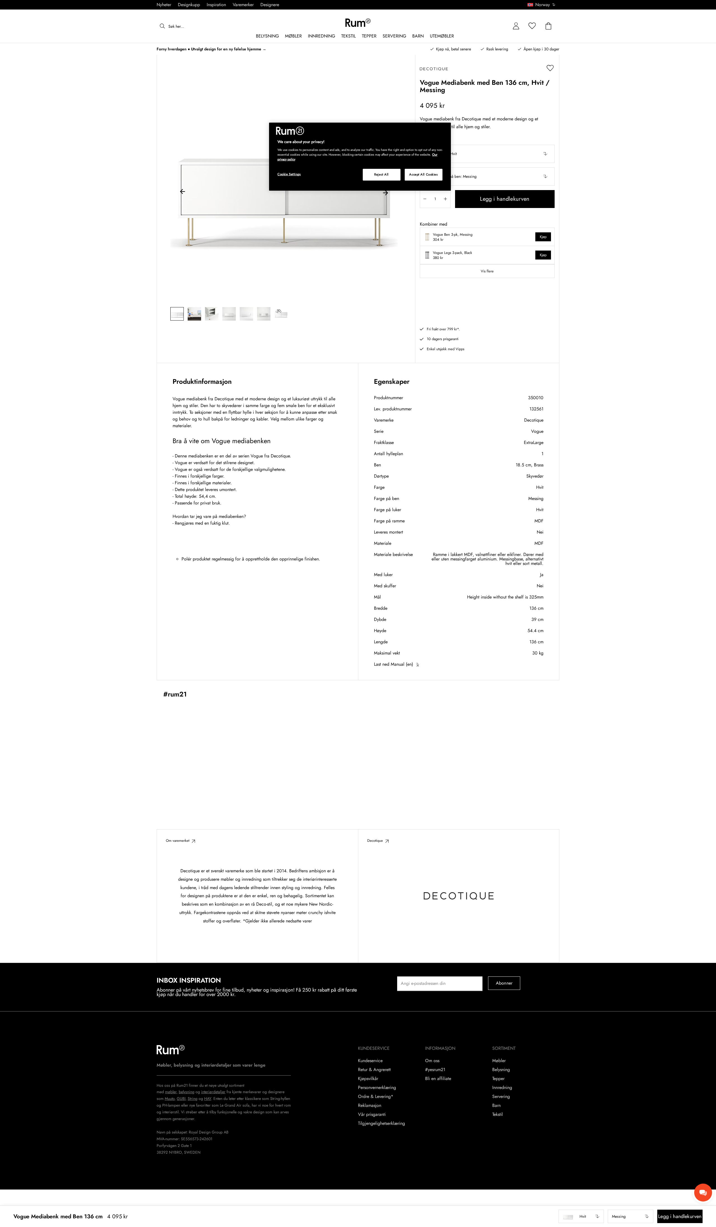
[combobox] (541, 5)
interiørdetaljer (213, 1092)
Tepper (498, 1078)
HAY (207, 1098)
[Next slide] (385, 192)
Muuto (170, 1098)
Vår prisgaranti (372, 1114)
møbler (170, 1092)
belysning (186, 1092)
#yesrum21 (435, 1069)
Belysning (501, 1069)
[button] (543, 5)
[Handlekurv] (548, 26)
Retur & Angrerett (374, 1069)
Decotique (533, 420)
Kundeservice (370, 1060)
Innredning (502, 1087)
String (192, 1098)
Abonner (504, 983)
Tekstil (497, 1114)
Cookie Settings (289, 174)
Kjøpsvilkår (368, 1078)
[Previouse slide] (182, 192)
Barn (496, 1105)
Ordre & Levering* (375, 1096)
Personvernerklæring (377, 1087)
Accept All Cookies (423, 174)
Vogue (537, 431)
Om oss (432, 1060)
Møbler (499, 1060)
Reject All (381, 174)
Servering (501, 1096)
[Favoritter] (532, 26)
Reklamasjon (369, 1105)
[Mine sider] (516, 26)
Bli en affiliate (438, 1078)
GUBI (181, 1098)
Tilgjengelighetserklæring (381, 1123)
